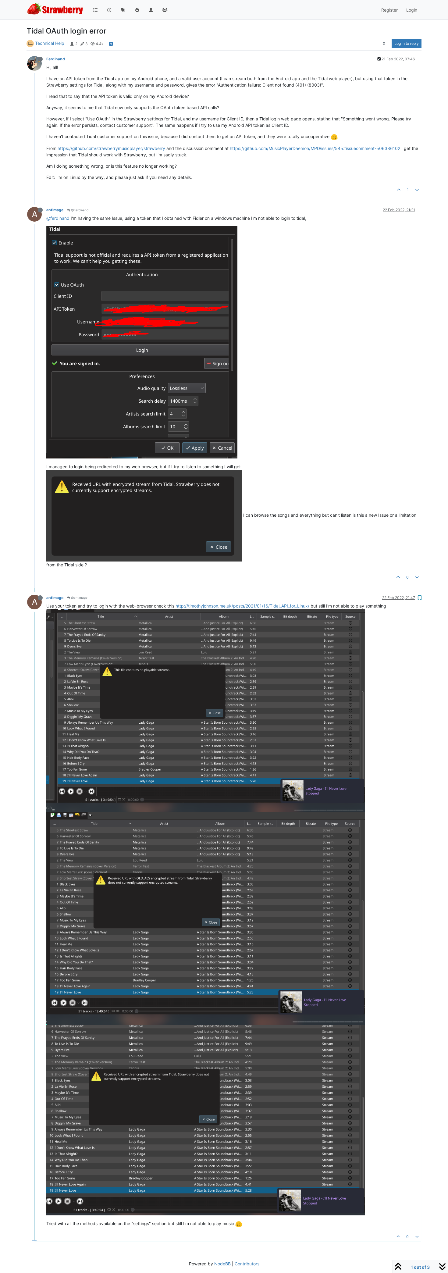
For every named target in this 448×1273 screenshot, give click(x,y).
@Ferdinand (79, 210)
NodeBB (222, 1263)
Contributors (247, 1263)
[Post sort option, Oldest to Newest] (384, 43)
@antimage (78, 597)
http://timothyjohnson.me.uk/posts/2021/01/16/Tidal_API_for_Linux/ (242, 605)
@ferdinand (57, 218)
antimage (54, 210)
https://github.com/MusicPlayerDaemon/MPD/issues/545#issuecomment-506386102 (315, 148)
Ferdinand (55, 59)
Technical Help (49, 43)
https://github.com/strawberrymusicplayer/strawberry (111, 148)
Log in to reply (406, 43)
